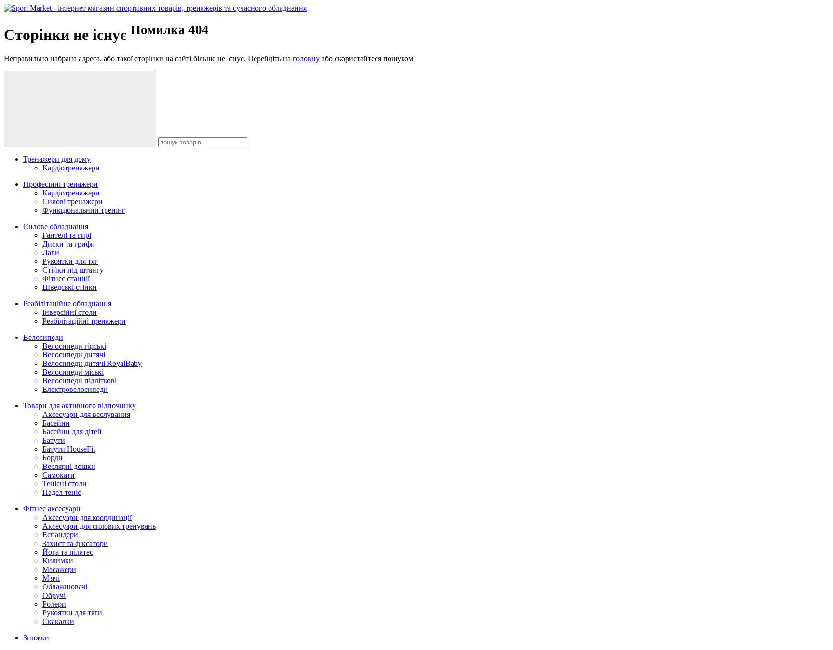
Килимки (57, 561)
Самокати (58, 475)
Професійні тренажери (60, 184)
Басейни (56, 423)
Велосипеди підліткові (79, 381)
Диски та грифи (68, 244)
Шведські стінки (69, 287)
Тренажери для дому (57, 159)
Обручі (54, 595)
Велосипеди (43, 337)
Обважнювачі (64, 587)
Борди (52, 458)
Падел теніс (61, 492)
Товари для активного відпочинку (79, 406)
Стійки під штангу (73, 270)
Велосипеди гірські (74, 346)
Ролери (54, 604)
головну (306, 58)
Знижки (36, 638)
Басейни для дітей (72, 432)
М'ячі (51, 578)
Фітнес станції (66, 278)
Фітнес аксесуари (52, 509)
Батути (53, 440)
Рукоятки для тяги (72, 613)
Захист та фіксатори (75, 543)
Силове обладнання (55, 226)
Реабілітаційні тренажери (84, 321)
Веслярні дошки (68, 466)
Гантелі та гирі (66, 235)
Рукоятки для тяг (70, 261)
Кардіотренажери (71, 168)
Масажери (59, 569)
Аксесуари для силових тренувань (99, 526)
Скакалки (58, 621)
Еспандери (60, 535)
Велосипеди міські (73, 372)
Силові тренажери (72, 201)
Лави (50, 252)
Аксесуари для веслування (86, 414)
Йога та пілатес (67, 552)
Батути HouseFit (68, 449)
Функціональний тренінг (83, 210)
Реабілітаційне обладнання (67, 303)
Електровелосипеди (75, 389)
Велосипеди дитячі (73, 355)
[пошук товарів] (80, 109)
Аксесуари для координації (87, 517)
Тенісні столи (64, 484)
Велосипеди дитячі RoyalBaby (92, 363)
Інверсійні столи (69, 312)
